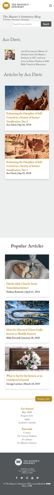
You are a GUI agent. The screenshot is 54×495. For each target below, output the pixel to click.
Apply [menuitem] (27, 419)
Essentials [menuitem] (27, 429)
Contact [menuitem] (27, 432)
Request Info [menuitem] (27, 416)
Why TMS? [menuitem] (27, 412)
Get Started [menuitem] (27, 408)
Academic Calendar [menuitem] (27, 422)
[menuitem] (27, 405)
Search (46, 23)
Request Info (44, 398)
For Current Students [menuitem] (27, 436)
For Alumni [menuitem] (27, 439)
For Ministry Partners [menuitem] (27, 443)
